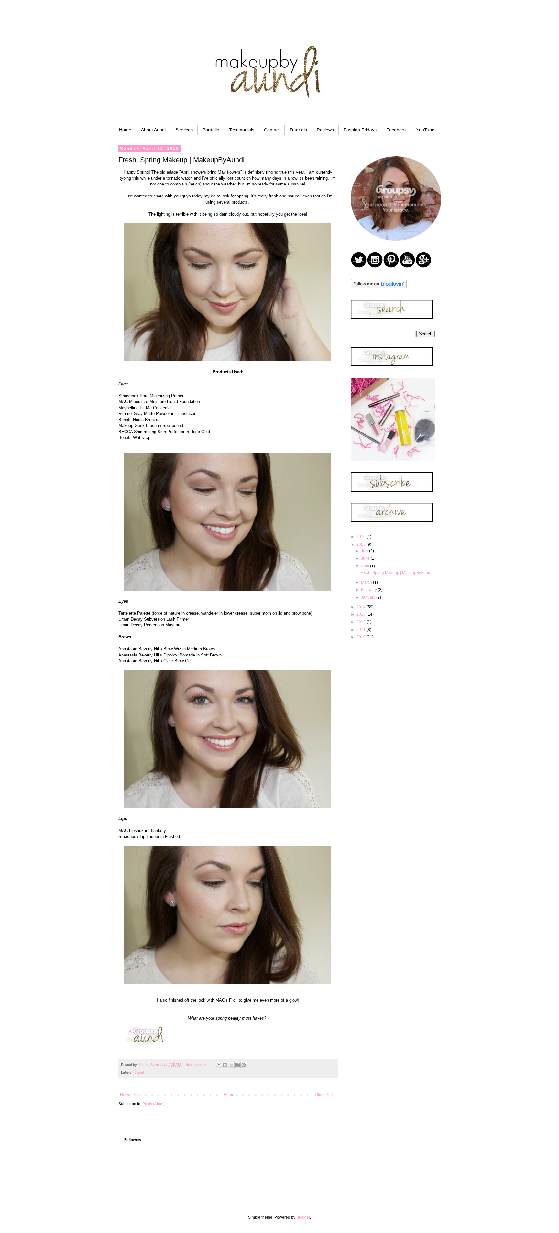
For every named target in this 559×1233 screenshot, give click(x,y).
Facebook (396, 129)
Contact (272, 129)
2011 (361, 629)
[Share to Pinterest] (243, 1065)
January (368, 597)
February (369, 590)
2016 (361, 536)
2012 (361, 622)
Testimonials (241, 129)
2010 (361, 637)
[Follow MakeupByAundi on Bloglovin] (379, 287)
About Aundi (153, 129)
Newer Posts (131, 1095)
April (365, 566)
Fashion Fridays (360, 129)
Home (125, 129)
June (366, 558)
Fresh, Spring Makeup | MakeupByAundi (181, 160)
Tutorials (298, 129)
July (365, 551)
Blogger (303, 1217)
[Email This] (219, 1065)
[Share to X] (231, 1065)
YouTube (425, 129)
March (367, 582)
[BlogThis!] (225, 1065)
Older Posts (325, 1095)
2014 (361, 607)
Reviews (325, 129)
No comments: (197, 1065)
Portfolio (211, 129)
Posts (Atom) (153, 1104)
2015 (361, 544)
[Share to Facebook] (237, 1065)
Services (184, 129)
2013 (361, 614)
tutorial (138, 1072)
